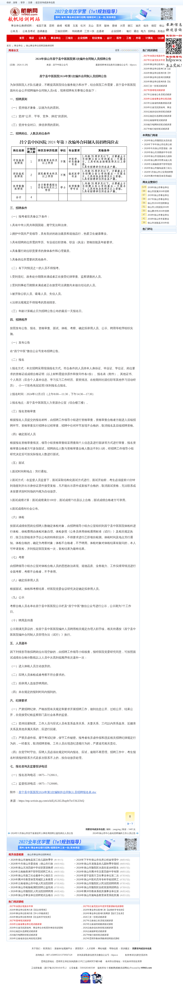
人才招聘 (90, 948)
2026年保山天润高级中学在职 (158, 152)
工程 (128, 38)
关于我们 (36, 948)
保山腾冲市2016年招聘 (158, 211)
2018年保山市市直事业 (158, 219)
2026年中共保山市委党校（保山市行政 (32, 863)
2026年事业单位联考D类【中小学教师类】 (29, 913)
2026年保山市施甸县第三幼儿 (158, 168)
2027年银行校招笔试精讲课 (96, 935)
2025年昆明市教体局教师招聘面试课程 (101, 938)
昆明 (51, 25)
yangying (117, 829)
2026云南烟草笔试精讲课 (95, 931)
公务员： (15, 31)
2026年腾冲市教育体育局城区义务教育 (32, 879)
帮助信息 (113, 948)
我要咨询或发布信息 (142, 948)
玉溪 (75, 25)
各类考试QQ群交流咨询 (136, 955)
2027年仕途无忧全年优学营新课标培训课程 (103, 906)
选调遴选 (42, 31)
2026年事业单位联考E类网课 (157, 77)
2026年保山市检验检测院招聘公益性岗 (32, 887)
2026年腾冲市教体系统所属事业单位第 (97, 891)
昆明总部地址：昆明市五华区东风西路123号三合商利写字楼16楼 (71, 961)
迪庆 (138, 25)
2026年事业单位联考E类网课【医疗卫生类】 (104, 913)
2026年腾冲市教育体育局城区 (158, 176)
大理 (122, 25)
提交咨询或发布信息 (45, 2)
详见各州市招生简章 (132, 961)
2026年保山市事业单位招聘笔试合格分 (32, 895)
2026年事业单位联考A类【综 (157, 64)
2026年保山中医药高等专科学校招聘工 (97, 879)
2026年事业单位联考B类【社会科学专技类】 (30, 917)
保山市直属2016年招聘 (158, 191)
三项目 (69, 38)
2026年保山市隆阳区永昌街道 (158, 140)
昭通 (67, 25)
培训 (31, 38)
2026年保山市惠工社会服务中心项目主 (32, 875)
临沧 (146, 25)
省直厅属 (41, 25)
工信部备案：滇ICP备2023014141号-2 (48, 968)
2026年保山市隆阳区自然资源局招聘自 (97, 887)
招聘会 (151, 31)
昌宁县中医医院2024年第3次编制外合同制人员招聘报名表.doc (57, 792)
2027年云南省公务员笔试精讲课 (98, 920)
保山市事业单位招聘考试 (39, 854)
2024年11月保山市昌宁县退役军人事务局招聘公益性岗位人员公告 (42, 833)
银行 (129, 31)
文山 (90, 25)
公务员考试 (29, 31)
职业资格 (97, 38)
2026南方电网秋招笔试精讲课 (23, 935)
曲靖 (59, 25)
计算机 (149, 38)
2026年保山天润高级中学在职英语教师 (32, 867)
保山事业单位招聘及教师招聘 (40, 45)
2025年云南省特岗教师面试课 (157, 103)
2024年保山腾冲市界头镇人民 (158, 160)
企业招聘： (117, 31)
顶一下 (130, 823)
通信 (136, 31)
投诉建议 (125, 948)
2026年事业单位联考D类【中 (157, 73)
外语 (138, 38)
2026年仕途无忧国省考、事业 (157, 107)
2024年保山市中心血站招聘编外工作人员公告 (114, 833)
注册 (30, 2)
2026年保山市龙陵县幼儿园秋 (158, 156)
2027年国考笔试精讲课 (20, 920)
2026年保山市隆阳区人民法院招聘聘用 (32, 891)
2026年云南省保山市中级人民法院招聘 (32, 883)
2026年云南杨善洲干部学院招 (158, 164)
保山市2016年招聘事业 (158, 203)
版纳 (106, 25)
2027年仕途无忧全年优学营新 (157, 60)
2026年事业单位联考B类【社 (157, 81)
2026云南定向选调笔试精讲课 (23, 931)
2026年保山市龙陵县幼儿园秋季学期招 (97, 863)
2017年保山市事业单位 (158, 199)
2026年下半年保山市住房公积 (158, 144)
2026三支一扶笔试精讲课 (95, 917)
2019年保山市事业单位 (158, 195)
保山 (161, 25)
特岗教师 (77, 31)
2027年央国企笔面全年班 (21, 906)
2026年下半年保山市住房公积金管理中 (97, 859)
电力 (143, 31)
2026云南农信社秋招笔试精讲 (157, 111)
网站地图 (102, 948)
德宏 (153, 25)
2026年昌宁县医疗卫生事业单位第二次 (97, 875)
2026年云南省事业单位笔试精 (157, 99)
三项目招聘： (62, 31)
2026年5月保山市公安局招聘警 (158, 172)
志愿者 (100, 31)
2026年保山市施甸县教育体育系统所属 (97, 895)
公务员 (42, 38)
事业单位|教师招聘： (22, 25)
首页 (21, 38)
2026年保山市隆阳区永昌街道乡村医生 (97, 867)
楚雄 (114, 25)
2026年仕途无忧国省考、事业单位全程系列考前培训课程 (36, 927)
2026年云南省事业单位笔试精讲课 (25, 924)
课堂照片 (79, 948)
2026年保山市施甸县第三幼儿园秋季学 (32, 859)
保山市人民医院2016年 (158, 207)
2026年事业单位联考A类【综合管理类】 (28, 910)
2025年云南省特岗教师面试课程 (98, 924)
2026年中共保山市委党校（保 (158, 148)
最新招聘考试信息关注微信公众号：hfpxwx (116, 65)
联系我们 (47, 948)
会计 (109, 38)
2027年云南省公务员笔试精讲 (157, 94)
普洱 (98, 25)
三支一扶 (89, 31)
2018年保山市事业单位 (158, 187)
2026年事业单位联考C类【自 (157, 68)
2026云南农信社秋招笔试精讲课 (98, 927)
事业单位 (56, 38)
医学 (119, 38)
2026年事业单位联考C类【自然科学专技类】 (104, 910)
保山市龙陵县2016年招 (158, 223)
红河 (83, 25)
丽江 (130, 25)
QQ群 (161, 38)
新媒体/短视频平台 (63, 948)
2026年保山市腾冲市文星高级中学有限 (97, 871)
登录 (23, 2)
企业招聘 (83, 38)
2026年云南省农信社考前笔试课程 (25, 938)
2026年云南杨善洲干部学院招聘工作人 (32, 871)
